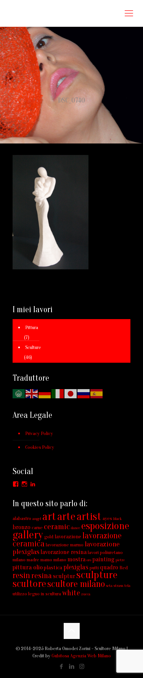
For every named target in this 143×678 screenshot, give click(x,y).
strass (118, 585)
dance (75, 527)
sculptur (64, 576)
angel (36, 518)
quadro (109, 567)
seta (109, 585)
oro (89, 559)
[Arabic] (19, 393)
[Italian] (57, 393)
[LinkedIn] (71, 666)
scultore (29, 584)
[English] (32, 393)
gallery (28, 534)
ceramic (57, 526)
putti (94, 567)
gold (48, 536)
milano (59, 559)
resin (21, 575)
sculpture (96, 575)
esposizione (105, 526)
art (49, 516)
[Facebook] (61, 666)
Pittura (31, 327)
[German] (45, 393)
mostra (76, 559)
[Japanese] (70, 393)
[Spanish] (96, 393)
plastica (53, 567)
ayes (107, 518)
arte (66, 516)
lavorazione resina (63, 552)
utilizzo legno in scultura (37, 594)
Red (123, 567)
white (71, 592)
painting (103, 559)
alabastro (22, 518)
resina (41, 575)
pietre (120, 559)
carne (37, 527)
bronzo (22, 527)
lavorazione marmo (65, 545)
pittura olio (28, 567)
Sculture (33, 347)
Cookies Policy (39, 447)
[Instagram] (82, 666)
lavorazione (68, 536)
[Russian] (83, 393)
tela (127, 585)
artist (89, 516)
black (117, 518)
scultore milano (76, 584)
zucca (85, 594)
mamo (46, 559)
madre (33, 559)
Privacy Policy (39, 433)
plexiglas (75, 567)
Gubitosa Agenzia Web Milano (81, 655)
